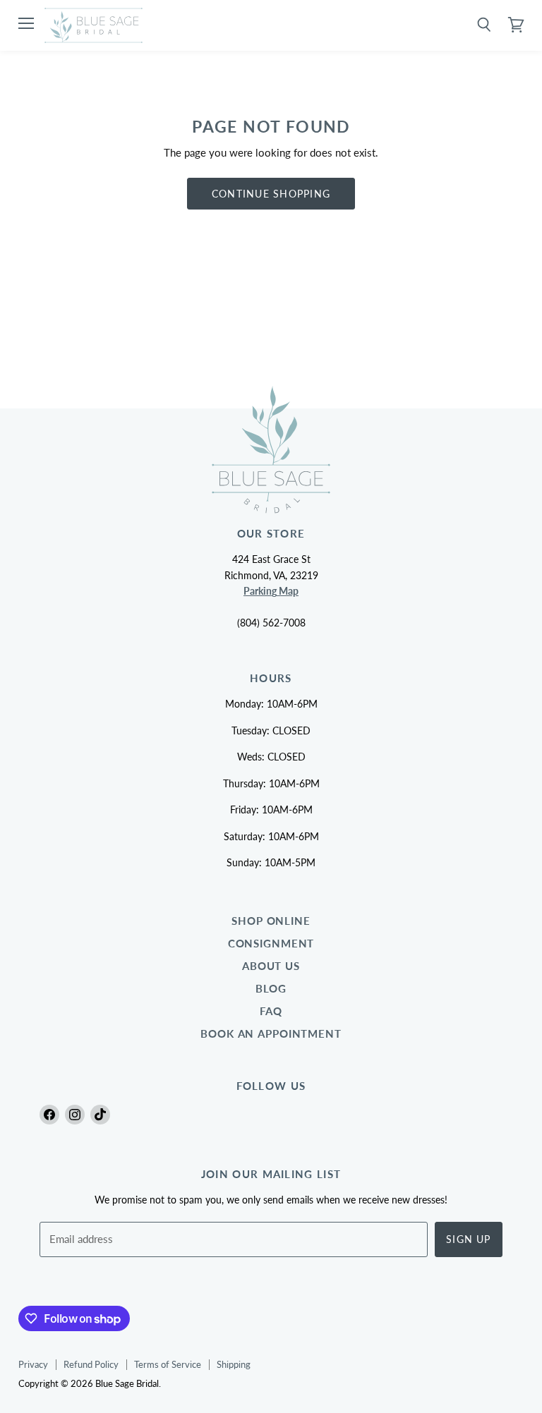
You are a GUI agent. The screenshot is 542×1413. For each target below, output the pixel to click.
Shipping (234, 1364)
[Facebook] (49, 1114)
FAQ (271, 1011)
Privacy (33, 1364)
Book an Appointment (271, 1034)
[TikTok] (100, 1114)
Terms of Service (167, 1364)
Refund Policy (91, 1364)
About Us (271, 966)
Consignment (271, 944)
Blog (271, 989)
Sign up (468, 1239)
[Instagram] (75, 1114)
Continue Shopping (271, 194)
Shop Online (271, 921)
